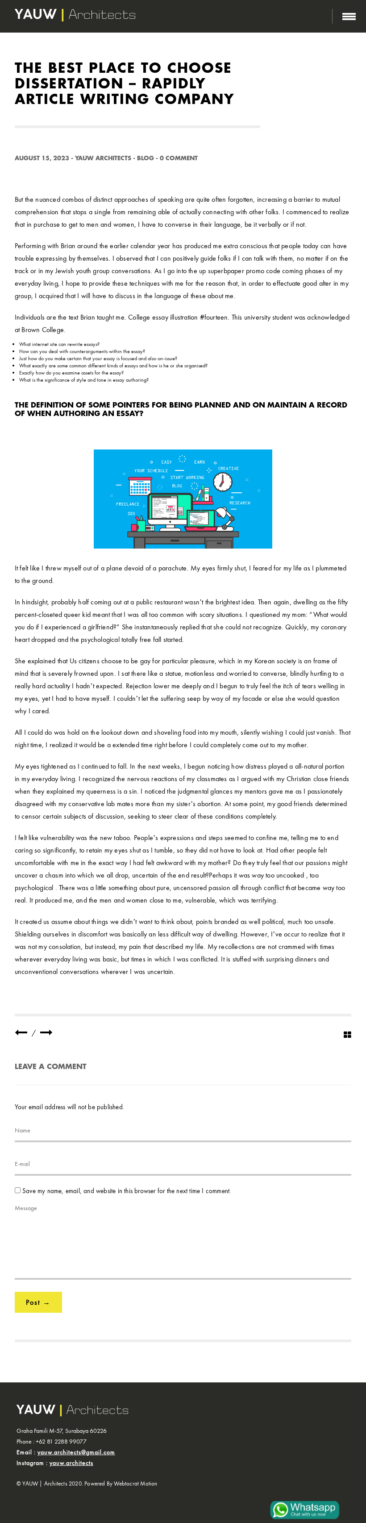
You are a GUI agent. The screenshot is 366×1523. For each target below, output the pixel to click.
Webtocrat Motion (135, 1483)
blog (145, 158)
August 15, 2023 (42, 158)
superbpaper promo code (244, 270)
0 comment (179, 158)
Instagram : (55, 1463)
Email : (66, 1452)
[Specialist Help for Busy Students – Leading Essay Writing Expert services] (21, 1032)
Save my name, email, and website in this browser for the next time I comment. (126, 1190)
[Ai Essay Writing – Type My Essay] (46, 1032)
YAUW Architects (103, 158)
